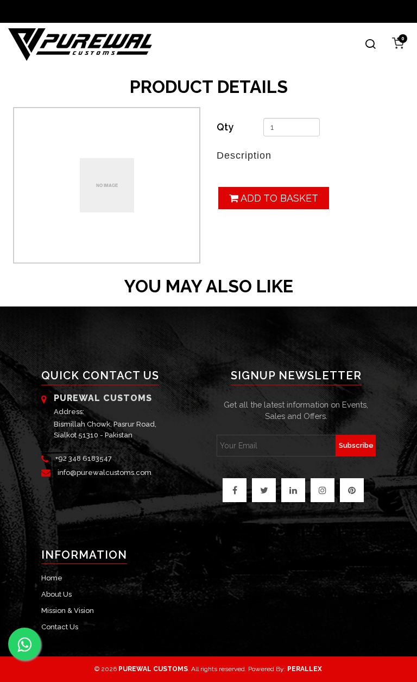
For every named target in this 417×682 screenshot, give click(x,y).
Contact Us (59, 627)
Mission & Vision (67, 610)
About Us (56, 594)
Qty (225, 127)
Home (51, 578)
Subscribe (356, 445)
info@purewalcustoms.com (104, 472)
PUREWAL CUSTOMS (153, 669)
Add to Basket (278, 198)
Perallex (304, 669)
